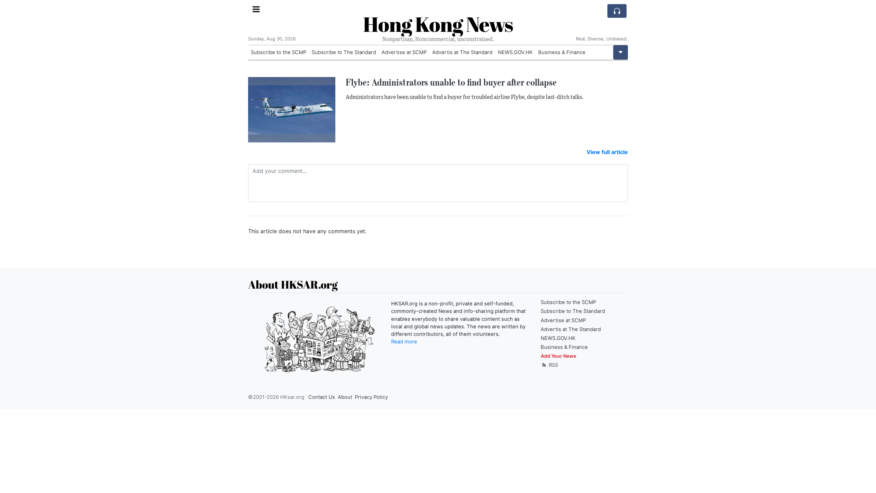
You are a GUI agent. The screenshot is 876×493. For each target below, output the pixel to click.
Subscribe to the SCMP (278, 52)
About (345, 397)
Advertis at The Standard (462, 52)
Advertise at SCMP (404, 52)
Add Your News (558, 356)
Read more (404, 342)
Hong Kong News (438, 24)
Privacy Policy (371, 397)
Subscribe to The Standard (344, 52)
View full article (607, 152)
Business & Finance (561, 52)
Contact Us (321, 397)
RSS (553, 365)
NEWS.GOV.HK (515, 52)
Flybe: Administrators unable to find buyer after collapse (451, 82)
